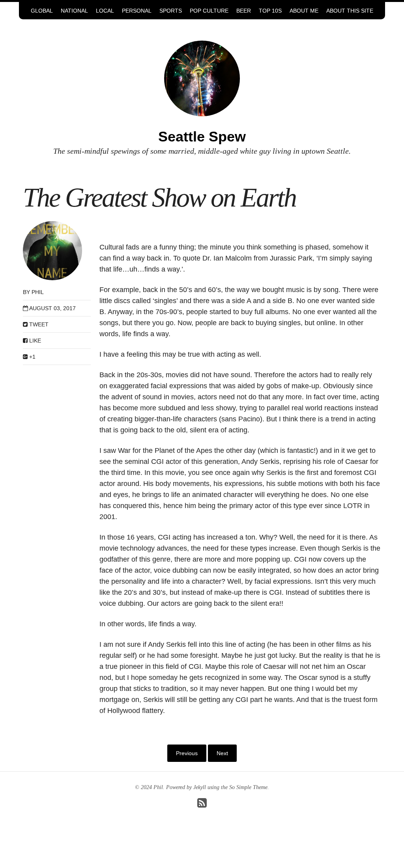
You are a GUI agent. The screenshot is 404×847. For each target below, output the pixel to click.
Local (105, 10)
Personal (137, 10)
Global (42, 10)
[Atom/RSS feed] (202, 805)
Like (34, 340)
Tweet (38, 324)
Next (222, 753)
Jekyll (199, 787)
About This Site (349, 10)
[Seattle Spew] (202, 77)
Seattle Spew (202, 136)
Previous (187, 753)
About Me (304, 10)
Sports (170, 10)
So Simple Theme (248, 787)
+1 (32, 357)
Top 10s (270, 10)
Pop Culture (209, 10)
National (74, 10)
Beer (243, 10)
